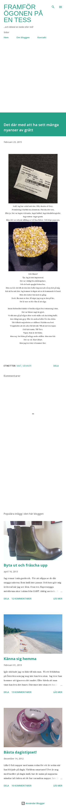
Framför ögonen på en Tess (23, 13)
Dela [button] (56, 365)
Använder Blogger (35, 803)
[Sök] (53, 5)
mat (19, 365)
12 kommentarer (21, 598)
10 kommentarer (21, 785)
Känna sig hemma (20, 658)
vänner (27, 365)
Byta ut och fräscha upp (25, 565)
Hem (6, 37)
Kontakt (41, 37)
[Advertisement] (33, 79)
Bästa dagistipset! (20, 752)
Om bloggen (23, 37)
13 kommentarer (21, 692)
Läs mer (57, 598)
